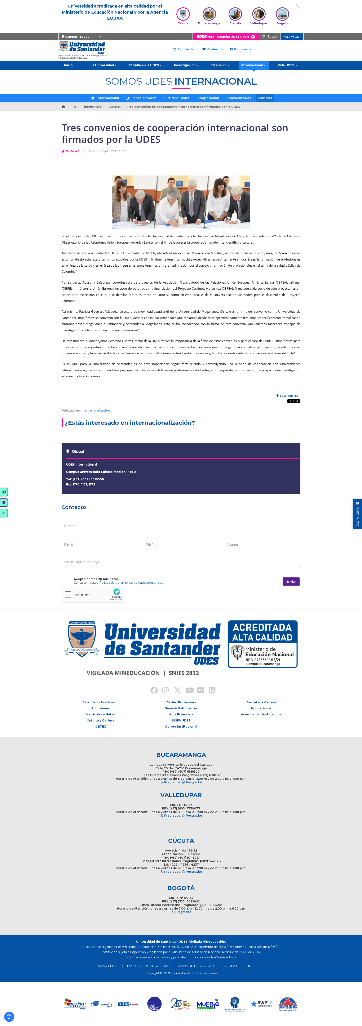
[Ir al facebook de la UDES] (151, 691)
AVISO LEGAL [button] (108, 966)
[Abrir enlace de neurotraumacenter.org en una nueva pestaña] (234, 1004)
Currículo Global (176, 98)
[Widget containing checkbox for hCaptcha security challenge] (93, 595)
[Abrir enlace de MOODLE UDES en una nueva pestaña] (101, 1004)
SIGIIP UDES (181, 720)
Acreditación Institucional (261, 714)
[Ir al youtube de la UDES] (186, 691)
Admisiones (100, 708)
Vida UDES (286, 65)
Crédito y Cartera (100, 720)
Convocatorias (238, 98)
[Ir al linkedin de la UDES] (210, 691)
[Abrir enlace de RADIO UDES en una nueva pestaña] (128, 1004)
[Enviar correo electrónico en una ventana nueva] (212, 957)
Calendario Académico (100, 702)
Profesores (242, 49)
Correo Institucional (181, 726)
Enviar (291, 581)
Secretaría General (262, 702)
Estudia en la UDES (144, 65)
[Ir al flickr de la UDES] (198, 691)
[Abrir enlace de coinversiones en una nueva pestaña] (287, 1004)
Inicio (68, 65)
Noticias (265, 98)
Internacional (252, 65)
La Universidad (102, 65)
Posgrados (194, 782)
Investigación (185, 65)
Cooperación (208, 98)
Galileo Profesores (181, 702)
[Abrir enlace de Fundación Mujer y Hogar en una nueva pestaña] (181, 1004)
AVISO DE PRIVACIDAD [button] (196, 966)
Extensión (218, 65)
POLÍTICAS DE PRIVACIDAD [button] (148, 966)
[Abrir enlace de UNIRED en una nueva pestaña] (154, 1004)
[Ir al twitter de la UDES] (175, 691)
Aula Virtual (292, 37)
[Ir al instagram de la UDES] (163, 691)
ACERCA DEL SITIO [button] (237, 966)
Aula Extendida (181, 714)
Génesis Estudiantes (181, 708)
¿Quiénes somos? (141, 98)
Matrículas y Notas (100, 714)
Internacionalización (95, 410)
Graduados (214, 49)
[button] (9, 1017)
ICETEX (100, 726)
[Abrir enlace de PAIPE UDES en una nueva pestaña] (74, 1004)
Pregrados (172, 782)
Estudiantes (186, 49)
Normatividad (261, 708)
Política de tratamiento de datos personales (131, 583)
